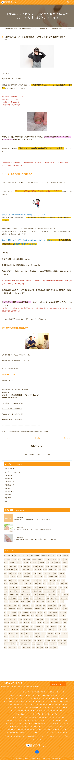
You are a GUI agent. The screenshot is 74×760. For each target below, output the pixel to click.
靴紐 (31, 598)
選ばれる (6, 626)
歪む (52, 623)
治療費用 (59, 640)
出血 (52, 562)
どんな (47, 626)
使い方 (53, 640)
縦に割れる (34, 591)
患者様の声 (33, 612)
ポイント (49, 637)
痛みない (23, 594)
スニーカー (62, 615)
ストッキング (63, 612)
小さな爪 (6, 577)
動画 (15, 566)
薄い (60, 569)
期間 (28, 615)
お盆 (19, 559)
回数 (43, 601)
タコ (24, 559)
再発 (55, 569)
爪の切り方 (58, 562)
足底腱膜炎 (50, 608)
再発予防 (12, 594)
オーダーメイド (43, 587)
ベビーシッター (63, 619)
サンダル (24, 587)
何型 (44, 605)
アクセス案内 (8, 495)
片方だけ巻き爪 (8, 605)
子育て (23, 591)
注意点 (14, 598)
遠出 (50, 612)
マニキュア (25, 612)
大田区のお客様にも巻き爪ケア (12, 420)
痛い (45, 577)
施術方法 (50, 605)
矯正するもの (26, 605)
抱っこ (55, 615)
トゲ (9, 612)
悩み (33, 647)
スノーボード (64, 598)
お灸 (66, 559)
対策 (57, 584)
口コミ (30, 619)
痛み (19, 647)
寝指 (24, 569)
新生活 (25, 619)
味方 (30, 640)
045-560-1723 (8, 374)
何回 (17, 594)
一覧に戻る (37, 438)
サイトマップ (37, 739)
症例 (22, 637)
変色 (33, 644)
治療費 (46, 644)
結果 (58, 591)
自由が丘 (55, 612)
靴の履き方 (65, 555)
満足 (42, 619)
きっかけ (57, 608)
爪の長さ (14, 559)
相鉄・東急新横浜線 (31, 630)
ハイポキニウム (62, 644)
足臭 (29, 566)
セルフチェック (47, 591)
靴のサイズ (20, 608)
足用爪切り (61, 573)
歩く (36, 587)
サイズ (14, 573)
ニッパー (43, 633)
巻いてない (41, 598)
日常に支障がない (28, 577)
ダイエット (53, 626)
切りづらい (23, 601)
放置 (59, 630)
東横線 (23, 615)
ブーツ (60, 587)
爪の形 (26, 637)
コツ (52, 619)
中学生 (45, 569)
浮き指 (59, 555)
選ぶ (20, 623)
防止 (53, 584)
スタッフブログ (45, 431)
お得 (55, 573)
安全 (32, 605)
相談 (28, 580)
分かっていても (63, 637)
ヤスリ (47, 619)
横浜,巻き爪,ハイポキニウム (22, 555)
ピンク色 (6, 615)
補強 (52, 566)
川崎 (19, 605)
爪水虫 (54, 559)
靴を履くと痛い (8, 619)
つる (31, 626)
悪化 (54, 591)
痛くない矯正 (15, 630)
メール (36, 577)
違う (17, 637)
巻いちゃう (11, 633)
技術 (42, 647)
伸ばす (6, 594)
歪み (50, 587)
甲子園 (20, 566)
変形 (15, 619)
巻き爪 (10, 647)
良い (31, 637)
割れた (39, 623)
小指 (16, 569)
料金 (64, 569)
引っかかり (13, 615)
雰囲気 (38, 601)
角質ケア (14, 612)
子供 (63, 591)
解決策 (11, 584)
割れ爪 (47, 566)
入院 (40, 580)
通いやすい (7, 630)
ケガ (5, 633)
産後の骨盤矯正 (48, 615)
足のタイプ (38, 605)
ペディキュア (38, 569)
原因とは (55, 637)
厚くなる (33, 623)
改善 (29, 601)
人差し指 (13, 577)
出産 (48, 598)
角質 (10, 580)
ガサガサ (34, 594)
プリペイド (37, 608)
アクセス (59, 594)
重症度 (17, 626)
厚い (36, 598)
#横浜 (25, 454)
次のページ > (67, 438)
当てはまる (41, 637)
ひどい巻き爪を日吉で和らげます (12, 403)
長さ (40, 591)
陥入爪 (28, 647)
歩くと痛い (7, 555)
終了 (66, 584)
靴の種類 (42, 562)
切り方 (65, 587)
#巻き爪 (32, 454)
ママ (28, 591)
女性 (51, 647)
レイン (40, 615)
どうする (51, 577)
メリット (26, 562)
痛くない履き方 (43, 594)
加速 (23, 626)
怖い (44, 584)
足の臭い (65, 562)
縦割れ (17, 587)
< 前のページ (6, 438)
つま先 (21, 584)
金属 (5, 580)
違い (52, 598)
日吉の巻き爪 (5, 431)
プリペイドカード (47, 573)
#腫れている (41, 454)
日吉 (47, 562)
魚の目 (28, 559)
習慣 (11, 566)
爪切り (20, 573)
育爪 (54, 555)
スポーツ (45, 580)
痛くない (19, 577)
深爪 (10, 598)
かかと (14, 580)
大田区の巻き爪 (31, 431)
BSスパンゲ (30, 569)
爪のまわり (64, 633)
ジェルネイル (53, 644)
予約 (65, 623)
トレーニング (47, 559)
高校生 (50, 569)
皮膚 (55, 630)
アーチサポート (34, 562)
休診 (41, 577)
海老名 (22, 630)
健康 (64, 605)
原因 (16, 584)
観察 (32, 615)
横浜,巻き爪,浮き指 (46, 555)
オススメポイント (39, 626)
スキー (56, 598)
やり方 (6, 591)
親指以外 (16, 601)
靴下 (54, 601)
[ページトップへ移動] (71, 684)
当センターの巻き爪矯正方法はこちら (17, 174)
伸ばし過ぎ (58, 566)
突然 (62, 584)
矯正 (15, 647)
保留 (6, 501)
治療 (34, 640)
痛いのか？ (40, 640)
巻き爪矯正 (50, 633)
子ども (34, 573)
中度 (10, 573)
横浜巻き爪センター (37, 559)
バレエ (55, 647)
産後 (29, 573)
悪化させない (7, 644)
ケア (38, 647)
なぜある (12, 637)
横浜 (5, 647)
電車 (54, 594)
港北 (15, 605)
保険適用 (47, 640)
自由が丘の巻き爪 (22, 431)
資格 (14, 644)
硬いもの (57, 633)
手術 (40, 584)
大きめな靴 (7, 559)
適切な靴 (66, 594)
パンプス (37, 633)
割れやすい (46, 623)
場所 (56, 619)
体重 (26, 584)
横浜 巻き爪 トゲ (25, 644)
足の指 (20, 619)
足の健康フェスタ (8, 569)
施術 (24, 647)
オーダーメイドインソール (12, 472)
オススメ (40, 630)
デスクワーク (29, 633)
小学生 (39, 573)
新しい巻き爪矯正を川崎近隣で (12, 409)
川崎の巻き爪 (13, 431)
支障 (11, 640)
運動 (51, 580)
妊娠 (25, 573)
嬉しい (12, 626)
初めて (6, 601)
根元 (36, 584)
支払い (43, 608)
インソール (19, 562)
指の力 (22, 633)
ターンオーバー (23, 640)
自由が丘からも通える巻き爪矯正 (12, 414)
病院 (65, 640)
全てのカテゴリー (10, 469)
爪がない (49, 601)
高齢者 (50, 630)
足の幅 (28, 594)
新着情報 (38, 431)
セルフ (60, 626)
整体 (58, 580)
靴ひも (6, 566)
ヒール (6, 587)
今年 (33, 601)
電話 (66, 608)
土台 (5, 608)
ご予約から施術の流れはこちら (16, 328)
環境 (25, 566)
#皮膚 (48, 454)
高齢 (36, 637)
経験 (46, 647)
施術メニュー (14, 623)
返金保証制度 (12, 608)
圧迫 (62, 601)
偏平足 (6, 562)
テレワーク (34, 580)
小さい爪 (41, 566)
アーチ (64, 630)
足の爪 (11, 591)
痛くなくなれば (28, 608)
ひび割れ (30, 587)
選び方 (6, 584)
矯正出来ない (58, 623)
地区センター (21, 580)
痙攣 (27, 626)
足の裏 (6, 640)
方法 (19, 612)
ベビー (30, 584)
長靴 (50, 594)
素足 (17, 633)
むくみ (20, 598)
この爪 (15, 640)
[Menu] (71, 2)
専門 (56, 577)
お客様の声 (8, 498)
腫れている (26, 623)
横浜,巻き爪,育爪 (35, 555)
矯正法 (6, 637)
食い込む (26, 598)
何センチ (12, 587)
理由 (11, 601)
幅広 (45, 630)
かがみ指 (12, 562)
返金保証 (34, 566)
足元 (59, 605)
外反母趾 (17, 591)
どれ (63, 580)
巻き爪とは (39, 644)
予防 (49, 584)
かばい (54, 587)
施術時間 (6, 623)
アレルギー (62, 577)
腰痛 (55, 605)
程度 (5, 573)
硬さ (5, 598)
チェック (37, 619)
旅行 (45, 612)
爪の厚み (65, 566)
